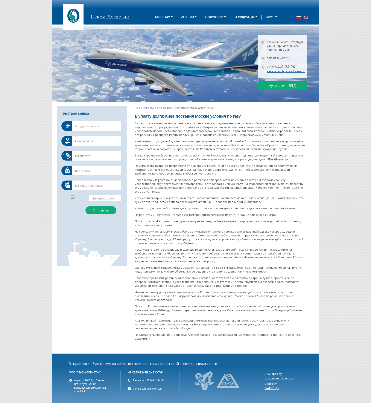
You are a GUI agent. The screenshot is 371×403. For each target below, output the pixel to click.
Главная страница (144, 107)
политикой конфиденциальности (188, 363)
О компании (214, 16)
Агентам (187, 16)
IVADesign (272, 388)
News (270, 16)
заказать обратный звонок (286, 71)
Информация (244, 16)
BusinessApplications (279, 378)
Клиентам (162, 16)
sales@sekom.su (278, 58)
